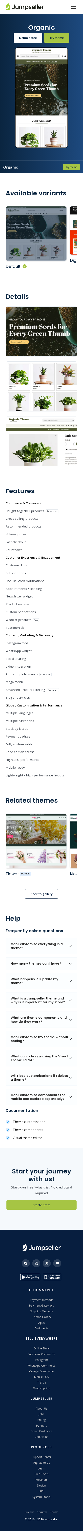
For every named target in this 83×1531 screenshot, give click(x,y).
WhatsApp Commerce (41, 1365)
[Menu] (73, 7)
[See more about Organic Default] (36, 233)
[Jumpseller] (41, 1247)
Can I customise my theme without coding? (39, 1039)
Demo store (28, 38)
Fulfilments (42, 1328)
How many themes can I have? (36, 963)
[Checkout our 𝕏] (47, 1263)
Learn (41, 1468)
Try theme (56, 38)
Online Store (42, 1348)
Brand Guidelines (41, 1431)
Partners (41, 1425)
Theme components (28, 1130)
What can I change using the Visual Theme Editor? (39, 1058)
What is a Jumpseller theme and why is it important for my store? (38, 1000)
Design (41, 1485)
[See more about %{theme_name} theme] (36, 841)
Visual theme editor (27, 1138)
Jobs (41, 1414)
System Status (41, 1497)
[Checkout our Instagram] (36, 1263)
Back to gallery (41, 894)
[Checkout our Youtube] (57, 1263)
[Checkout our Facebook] (26, 1263)
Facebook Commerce (41, 1354)
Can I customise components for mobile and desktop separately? (38, 1097)
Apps (41, 1323)
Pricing (41, 1420)
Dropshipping (41, 1388)
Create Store (42, 1205)
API (41, 1491)
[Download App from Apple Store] (53, 1277)
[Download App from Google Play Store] (30, 1277)
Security (42, 1512)
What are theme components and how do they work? (39, 1019)
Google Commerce (41, 1371)
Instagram (41, 1360)
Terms (54, 1512)
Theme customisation (29, 1122)
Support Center (41, 1457)
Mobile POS (41, 1377)
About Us (41, 1408)
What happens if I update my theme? (34, 981)
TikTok (41, 1382)
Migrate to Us (41, 1462)
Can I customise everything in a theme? (37, 946)
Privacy (29, 1512)
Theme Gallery (41, 1317)
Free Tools (42, 1474)
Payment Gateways (41, 1305)
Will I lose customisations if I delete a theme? (39, 1077)
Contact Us (41, 1437)
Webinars (41, 1479)
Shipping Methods (41, 1311)
